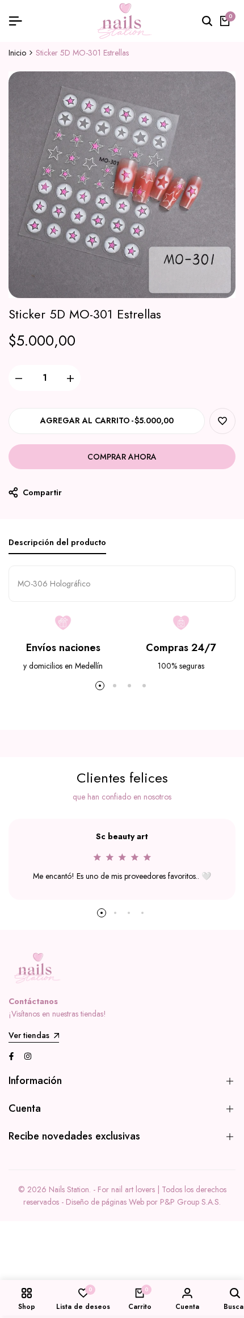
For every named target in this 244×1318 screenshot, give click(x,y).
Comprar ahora (122, 456)
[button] (222, 421)
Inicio (17, 52)
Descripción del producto (57, 542)
